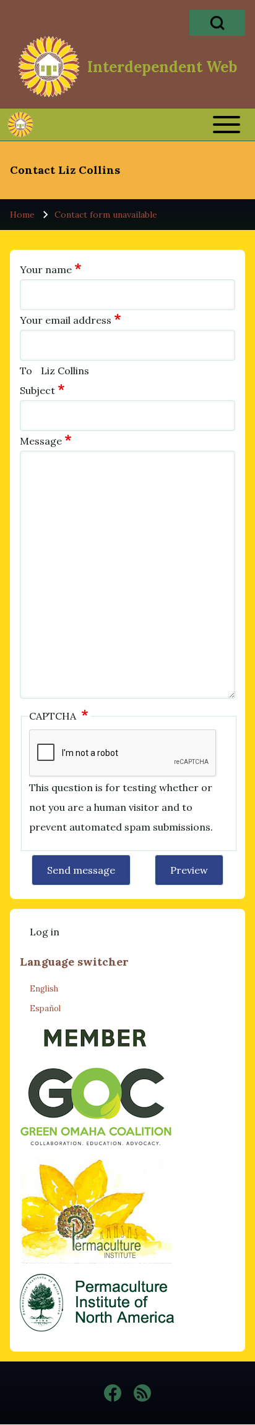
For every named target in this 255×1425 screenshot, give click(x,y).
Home (22, 214)
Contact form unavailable (105, 214)
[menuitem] (44, 932)
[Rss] (142, 1393)
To (26, 370)
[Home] (49, 67)
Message (41, 441)
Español (45, 1008)
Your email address (65, 320)
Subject (37, 390)
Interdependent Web (162, 67)
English (44, 989)
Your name (46, 269)
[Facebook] (112, 1393)
